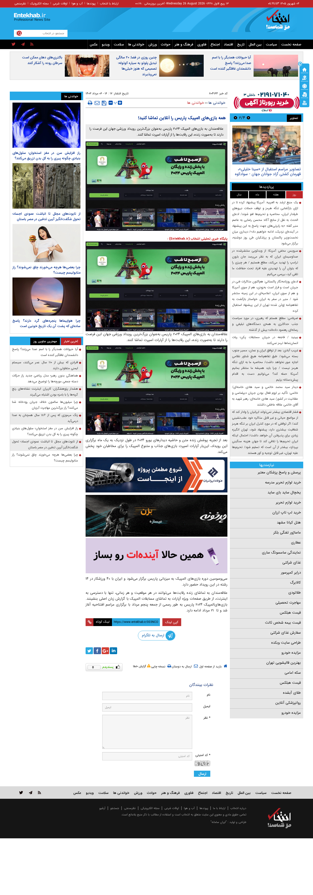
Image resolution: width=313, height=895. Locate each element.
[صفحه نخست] (304, 69)
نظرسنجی (20, 3)
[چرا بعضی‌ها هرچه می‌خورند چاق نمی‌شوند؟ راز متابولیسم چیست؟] (46, 243)
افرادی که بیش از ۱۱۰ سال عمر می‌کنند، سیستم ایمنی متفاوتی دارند (45, 365)
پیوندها (91, 3)
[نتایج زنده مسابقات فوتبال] (304, 102)
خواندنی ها (136, 44)
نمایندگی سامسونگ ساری (281, 552)
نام (208, 694)
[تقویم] (304, 94)
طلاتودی (294, 593)
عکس (94, 44)
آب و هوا (77, 3)
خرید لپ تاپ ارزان (286, 512)
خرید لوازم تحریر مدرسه (283, 482)
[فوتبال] (304, 85)
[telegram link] (30, 792)
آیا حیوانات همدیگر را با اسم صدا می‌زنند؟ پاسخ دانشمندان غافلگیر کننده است (230, 63)
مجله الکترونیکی (150, 808)
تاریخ (241, 44)
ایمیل (206, 706)
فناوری (201, 44)
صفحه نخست (291, 44)
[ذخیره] (104, 103)
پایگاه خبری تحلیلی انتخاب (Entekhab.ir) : (197, 238)
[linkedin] (113, 650)
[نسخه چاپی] (90, 103)
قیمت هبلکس (290, 613)
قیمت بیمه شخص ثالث (283, 623)
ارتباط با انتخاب (109, 3)
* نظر (206, 717)
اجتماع (215, 44)
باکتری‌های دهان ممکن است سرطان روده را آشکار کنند (42, 60)
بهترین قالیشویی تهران (283, 663)
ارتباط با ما (219, 808)
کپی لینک (171, 622)
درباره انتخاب (238, 808)
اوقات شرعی (60, 3)
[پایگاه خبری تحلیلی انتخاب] (281, 22)
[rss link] (39, 792)
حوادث (165, 44)
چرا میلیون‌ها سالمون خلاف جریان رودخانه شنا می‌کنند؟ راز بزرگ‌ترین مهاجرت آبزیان (45, 404)
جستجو (114, 808)
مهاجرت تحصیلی (288, 603)
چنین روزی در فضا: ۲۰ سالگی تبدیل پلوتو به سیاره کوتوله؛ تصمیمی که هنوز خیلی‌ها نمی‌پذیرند (136, 66)
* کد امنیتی (202, 755)
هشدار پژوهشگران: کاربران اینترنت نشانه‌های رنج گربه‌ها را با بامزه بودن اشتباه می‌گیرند (45, 391)
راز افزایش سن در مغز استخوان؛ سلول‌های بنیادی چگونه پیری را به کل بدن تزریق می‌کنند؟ (46, 155)
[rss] (32, 44)
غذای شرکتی (291, 562)
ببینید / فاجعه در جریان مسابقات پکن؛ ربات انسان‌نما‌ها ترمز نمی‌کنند (265, 340)
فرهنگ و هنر (184, 44)
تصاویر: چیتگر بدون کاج (281, 169)
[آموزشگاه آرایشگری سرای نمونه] (156, 555)
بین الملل (255, 44)
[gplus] (105, 650)
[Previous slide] (248, 117)
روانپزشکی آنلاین (288, 703)
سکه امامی (293, 673)
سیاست (271, 44)
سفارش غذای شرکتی (285, 633)
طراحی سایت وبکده (286, 643)
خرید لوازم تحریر (288, 502)
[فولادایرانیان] (156, 474)
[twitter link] (21, 792)
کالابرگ (295, 583)
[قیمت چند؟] (304, 77)
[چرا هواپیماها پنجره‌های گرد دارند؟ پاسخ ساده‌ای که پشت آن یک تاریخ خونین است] (46, 296)
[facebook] (97, 650)
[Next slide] (235, 117)
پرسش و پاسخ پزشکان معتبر (279, 472)
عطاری (296, 542)
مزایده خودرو (291, 653)
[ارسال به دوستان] (97, 103)
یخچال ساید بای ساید (284, 492)
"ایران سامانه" (219, 822)
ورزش (152, 44)
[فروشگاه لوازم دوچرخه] (156, 516)
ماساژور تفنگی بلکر (287, 532)
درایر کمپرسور (291, 572)
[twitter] (13, 44)
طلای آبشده (292, 693)
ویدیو (106, 44)
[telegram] (23, 44)
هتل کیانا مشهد (289, 522)
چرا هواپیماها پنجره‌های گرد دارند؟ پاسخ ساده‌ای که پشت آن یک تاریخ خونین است (46, 323)
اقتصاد (228, 44)
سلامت (119, 44)
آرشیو (102, 808)
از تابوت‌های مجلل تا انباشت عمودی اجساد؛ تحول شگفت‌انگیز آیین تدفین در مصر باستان (46, 216)
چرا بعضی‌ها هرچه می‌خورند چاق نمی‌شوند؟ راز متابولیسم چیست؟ (45, 457)
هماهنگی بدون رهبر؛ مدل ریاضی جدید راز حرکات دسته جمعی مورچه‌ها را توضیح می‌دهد (45, 378)
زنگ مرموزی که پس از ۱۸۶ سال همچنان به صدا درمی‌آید (45, 418)
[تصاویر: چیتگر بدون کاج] (266, 145)
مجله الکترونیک (39, 3)
